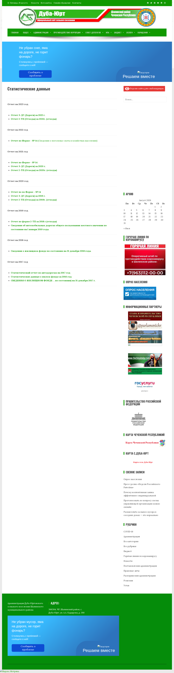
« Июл (127, 228)
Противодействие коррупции (67, 32)
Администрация (41, 32)
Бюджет (117, 32)
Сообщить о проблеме (35, 74)
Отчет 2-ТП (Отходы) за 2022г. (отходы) (34, 119)
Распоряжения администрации (140, 575)
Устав (126, 585)
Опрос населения (133, 479)
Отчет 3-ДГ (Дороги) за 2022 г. (28, 115)
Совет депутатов (93, 32)
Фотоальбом (46, 3)
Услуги (129, 32)
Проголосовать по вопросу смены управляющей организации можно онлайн (142, 503)
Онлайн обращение (62, 3)
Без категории (131, 541)
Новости (35, 3)
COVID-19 (128, 531)
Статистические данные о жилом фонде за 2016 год (41, 276)
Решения (128, 580)
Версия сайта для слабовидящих (147, 88)
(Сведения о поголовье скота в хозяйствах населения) (54, 140)
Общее (26, 32)
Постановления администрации (140, 566)
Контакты (76, 3)
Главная (15, 32)
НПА (107, 32)
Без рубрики (130, 546)
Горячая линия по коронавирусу (140, 556)
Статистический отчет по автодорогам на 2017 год (40, 272)
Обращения (143, 32)
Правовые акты (131, 570)
